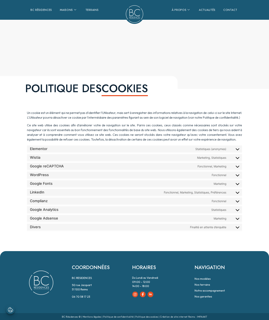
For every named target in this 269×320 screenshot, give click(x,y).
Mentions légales (92, 316)
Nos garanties (203, 296)
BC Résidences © (71, 316)
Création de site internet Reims (177, 316)
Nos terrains (202, 284)
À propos (179, 10)
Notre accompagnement (210, 290)
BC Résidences (41, 10)
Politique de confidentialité (118, 316)
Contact (230, 10)
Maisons (66, 10)
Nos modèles (203, 279)
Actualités (207, 10)
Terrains (92, 10)
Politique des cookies (146, 316)
